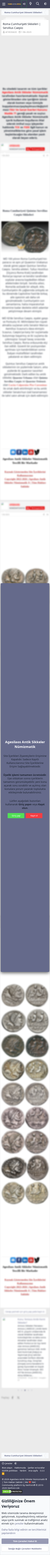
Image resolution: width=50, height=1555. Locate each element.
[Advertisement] (25, 62)
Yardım (23, 1470)
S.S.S (42, 1470)
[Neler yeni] (30, 4)
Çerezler (8, 1463)
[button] (45, 4)
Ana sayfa (33, 1470)
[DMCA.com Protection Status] (12, 1492)
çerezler (19, 1523)
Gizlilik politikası (10, 1470)
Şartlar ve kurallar (36, 1467)
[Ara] (37, 4)
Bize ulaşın (7, 1467)
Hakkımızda (20, 1467)
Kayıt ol (34, 815)
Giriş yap (16, 815)
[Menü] (4, 4)
